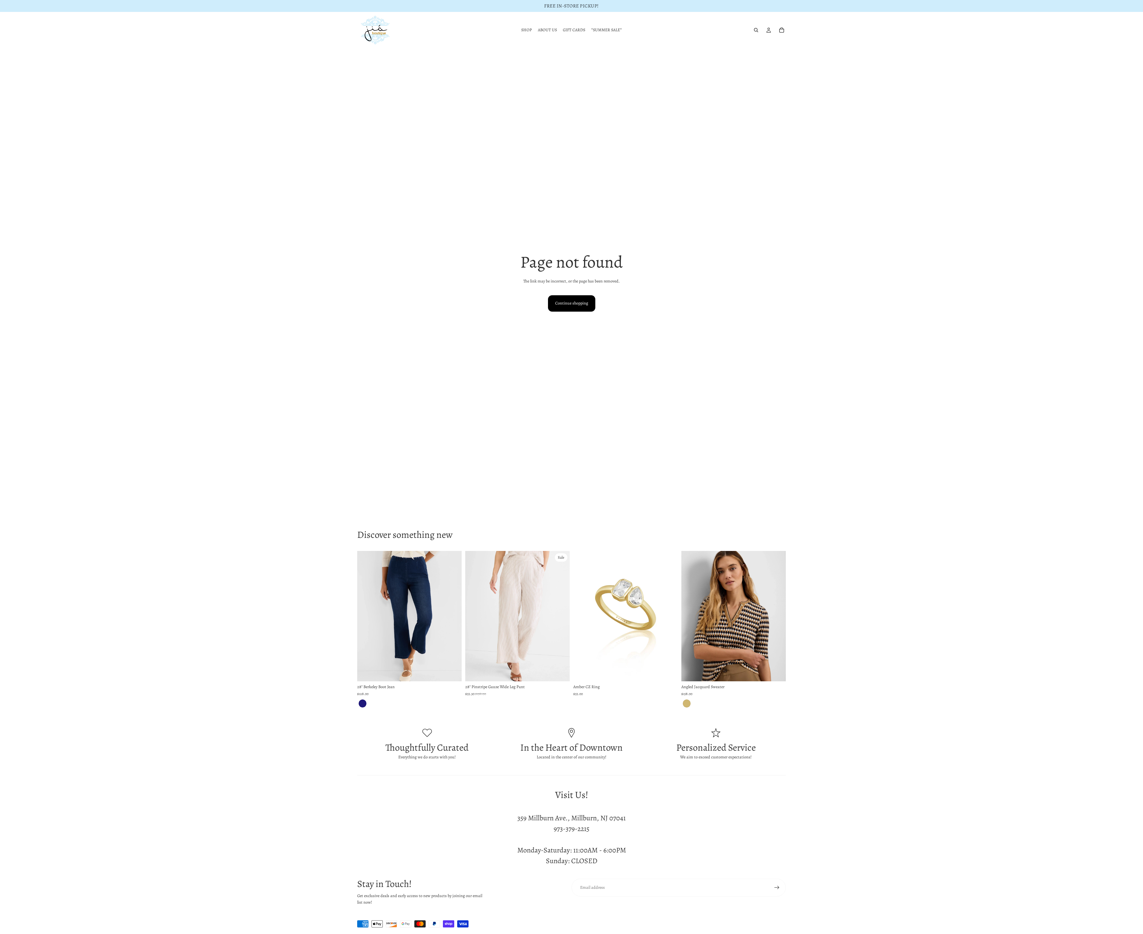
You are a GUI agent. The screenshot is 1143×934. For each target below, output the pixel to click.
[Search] (756, 30)
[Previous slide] (366, 616)
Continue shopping (571, 303)
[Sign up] (777, 887)
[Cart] (781, 30)
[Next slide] (453, 616)
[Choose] (452, 672)
